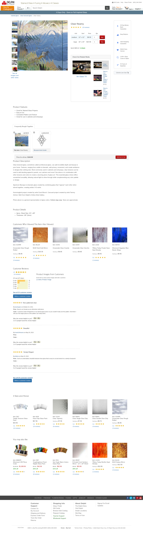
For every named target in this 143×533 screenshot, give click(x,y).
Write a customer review (22, 296)
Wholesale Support (59, 518)
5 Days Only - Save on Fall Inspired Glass (71, 12)
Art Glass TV (82, 77)
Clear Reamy (105, 65)
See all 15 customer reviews (22, 292)
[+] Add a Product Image (43, 279)
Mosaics (46, 3)
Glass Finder (128, 2)
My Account (35, 511)
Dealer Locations (81, 510)
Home (62, 528)
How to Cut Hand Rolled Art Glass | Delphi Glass (105, 77)
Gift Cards (116, 2)
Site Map (78, 513)
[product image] (22, 235)
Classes (55, 3)
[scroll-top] (140, 529)
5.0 (14, 257)
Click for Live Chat (121, 72)
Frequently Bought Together (23, 126)
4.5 (34, 255)
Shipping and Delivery (38, 513)
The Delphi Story (81, 506)
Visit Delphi (79, 508)
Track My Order (36, 518)
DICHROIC (38, 498)
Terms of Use (80, 515)
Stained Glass (27, 3)
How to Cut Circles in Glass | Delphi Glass (105, 92)
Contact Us (34, 508)
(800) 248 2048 (137, 2)
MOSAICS (90, 498)
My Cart (68, 528)
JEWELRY (82, 498)
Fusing (38, 3)
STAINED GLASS (101, 498)
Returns (33, 520)
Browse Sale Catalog (60, 510)
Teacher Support (58, 516)
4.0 (14, 472)
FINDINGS (47, 498)
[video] (82, 67)
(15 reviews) (85, 27)
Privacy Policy (88, 528)
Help (122, 2)
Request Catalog (58, 513)
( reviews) (16, 260)
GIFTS (75, 498)
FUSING (68, 498)
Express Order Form (38, 515)
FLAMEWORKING (58, 498)
